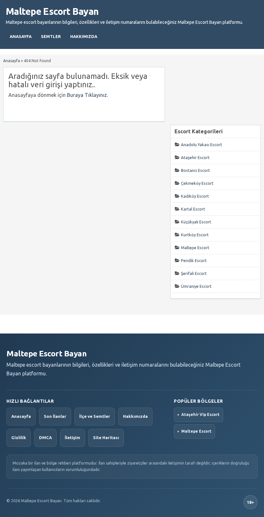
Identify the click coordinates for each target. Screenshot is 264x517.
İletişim (72, 437)
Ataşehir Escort (195, 157)
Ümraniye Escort (196, 286)
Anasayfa (21, 36)
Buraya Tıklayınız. (87, 95)
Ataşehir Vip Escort (200, 414)
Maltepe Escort (195, 247)
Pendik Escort (194, 260)
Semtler (51, 36)
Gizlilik (18, 437)
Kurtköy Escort (195, 234)
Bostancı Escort (195, 170)
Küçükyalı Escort (196, 222)
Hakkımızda (83, 36)
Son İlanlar (55, 416)
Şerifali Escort (194, 273)
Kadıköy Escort (195, 196)
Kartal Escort (193, 209)
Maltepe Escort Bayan (52, 11)
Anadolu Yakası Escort (201, 144)
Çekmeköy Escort (197, 183)
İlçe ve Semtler (94, 416)
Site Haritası (106, 437)
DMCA (45, 437)
